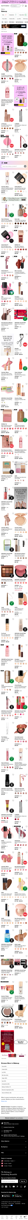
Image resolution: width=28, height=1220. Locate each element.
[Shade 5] (26, 52)
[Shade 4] (23, 52)
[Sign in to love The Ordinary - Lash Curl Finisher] (13, 723)
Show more (4, 1101)
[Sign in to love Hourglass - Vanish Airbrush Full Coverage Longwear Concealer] (26, 282)
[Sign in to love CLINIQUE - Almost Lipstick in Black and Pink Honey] (26, 800)
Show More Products (21, 1042)
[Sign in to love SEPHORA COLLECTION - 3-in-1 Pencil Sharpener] (26, 956)
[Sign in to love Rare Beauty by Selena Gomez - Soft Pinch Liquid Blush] (26, 852)
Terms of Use (11, 1203)
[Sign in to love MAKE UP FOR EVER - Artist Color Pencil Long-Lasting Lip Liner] (26, 774)
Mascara (3, 1108)
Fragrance (19, 1106)
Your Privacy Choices (5, 1205)
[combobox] (15, 6)
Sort (6, 22)
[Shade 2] (18, 52)
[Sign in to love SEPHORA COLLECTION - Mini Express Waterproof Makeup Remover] (13, 930)
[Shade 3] (21, 52)
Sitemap (23, 1203)
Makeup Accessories (18, 1108)
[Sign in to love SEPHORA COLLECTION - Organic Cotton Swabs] (13, 461)
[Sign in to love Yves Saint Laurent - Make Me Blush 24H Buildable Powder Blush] (26, 723)
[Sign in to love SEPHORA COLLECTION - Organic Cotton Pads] (13, 539)
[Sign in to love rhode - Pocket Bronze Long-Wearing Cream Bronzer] (26, 34)
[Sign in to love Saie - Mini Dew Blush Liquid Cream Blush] (13, 282)
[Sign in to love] (26, 60)
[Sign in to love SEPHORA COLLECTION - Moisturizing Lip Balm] (26, 697)
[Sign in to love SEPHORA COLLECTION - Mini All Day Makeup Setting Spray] (13, 774)
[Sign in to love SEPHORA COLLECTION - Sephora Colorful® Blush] (26, 565)
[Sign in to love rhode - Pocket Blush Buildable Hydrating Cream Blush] (26, 410)
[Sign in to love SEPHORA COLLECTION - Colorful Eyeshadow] (13, 1005)
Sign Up (23, 1181)
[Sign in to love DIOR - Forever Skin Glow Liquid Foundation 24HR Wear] (13, 878)
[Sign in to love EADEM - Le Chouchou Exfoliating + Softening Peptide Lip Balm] (13, 60)
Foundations (14, 1106)
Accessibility (17, 1203)
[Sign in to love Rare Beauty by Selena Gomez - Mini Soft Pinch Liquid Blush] (13, 436)
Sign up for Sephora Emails (8, 1178)
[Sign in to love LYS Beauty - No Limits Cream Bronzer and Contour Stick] (13, 109)
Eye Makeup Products (11, 1110)
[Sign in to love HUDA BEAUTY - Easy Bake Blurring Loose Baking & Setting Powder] (26, 172)
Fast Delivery (20, 22)
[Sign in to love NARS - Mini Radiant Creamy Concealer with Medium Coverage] (13, 904)
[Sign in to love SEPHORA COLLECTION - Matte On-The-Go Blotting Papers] (13, 384)
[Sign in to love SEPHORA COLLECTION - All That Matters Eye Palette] (13, 565)
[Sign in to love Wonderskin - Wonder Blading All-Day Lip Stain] (26, 826)
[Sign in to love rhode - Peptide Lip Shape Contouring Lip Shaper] (13, 593)
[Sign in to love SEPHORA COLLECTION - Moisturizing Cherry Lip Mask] (26, 308)
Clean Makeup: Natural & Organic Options (13, 1110)
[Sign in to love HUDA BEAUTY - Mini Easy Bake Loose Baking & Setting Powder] (13, 230)
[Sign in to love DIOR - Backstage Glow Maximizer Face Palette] (26, 461)
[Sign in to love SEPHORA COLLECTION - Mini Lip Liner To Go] (26, 135)
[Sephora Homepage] (5, 6)
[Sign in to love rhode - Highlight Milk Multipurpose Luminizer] (13, 671)
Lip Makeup (9, 1108)
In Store (12, 22)
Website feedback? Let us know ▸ (14, 1118)
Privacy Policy (4, 1203)
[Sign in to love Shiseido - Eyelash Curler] (26, 334)
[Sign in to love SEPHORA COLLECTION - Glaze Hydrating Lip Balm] (13, 800)
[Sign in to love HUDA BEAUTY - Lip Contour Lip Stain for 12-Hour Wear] (13, 256)
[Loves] (22, 6)
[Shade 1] (15, 52)
